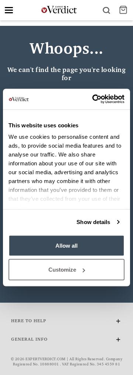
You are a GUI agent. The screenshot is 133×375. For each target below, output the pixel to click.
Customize (62, 269)
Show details (93, 222)
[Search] (106, 10)
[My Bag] (124, 10)
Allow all (66, 245)
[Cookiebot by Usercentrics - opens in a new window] (94, 99)
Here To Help (28, 321)
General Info (29, 339)
